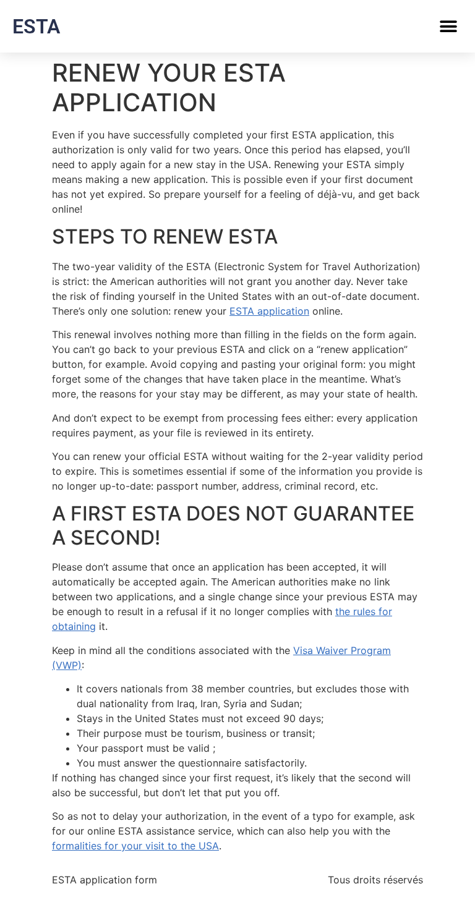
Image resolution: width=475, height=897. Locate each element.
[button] (449, 26)
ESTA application (269, 311)
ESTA (36, 26)
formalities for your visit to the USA (135, 846)
